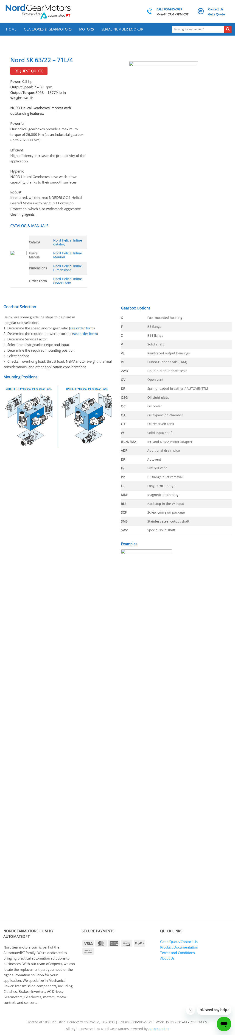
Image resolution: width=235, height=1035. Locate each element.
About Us (167, 958)
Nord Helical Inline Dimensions (67, 268)
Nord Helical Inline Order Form (67, 281)
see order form (82, 328)
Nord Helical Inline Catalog (67, 242)
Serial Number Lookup (122, 29)
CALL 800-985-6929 (169, 9)
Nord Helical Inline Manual (67, 255)
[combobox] (198, 29)
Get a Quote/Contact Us (179, 941)
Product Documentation (179, 947)
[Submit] (228, 29)
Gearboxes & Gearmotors (48, 29)
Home (11, 29)
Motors (86, 29)
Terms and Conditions (177, 952)
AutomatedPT (158, 1029)
